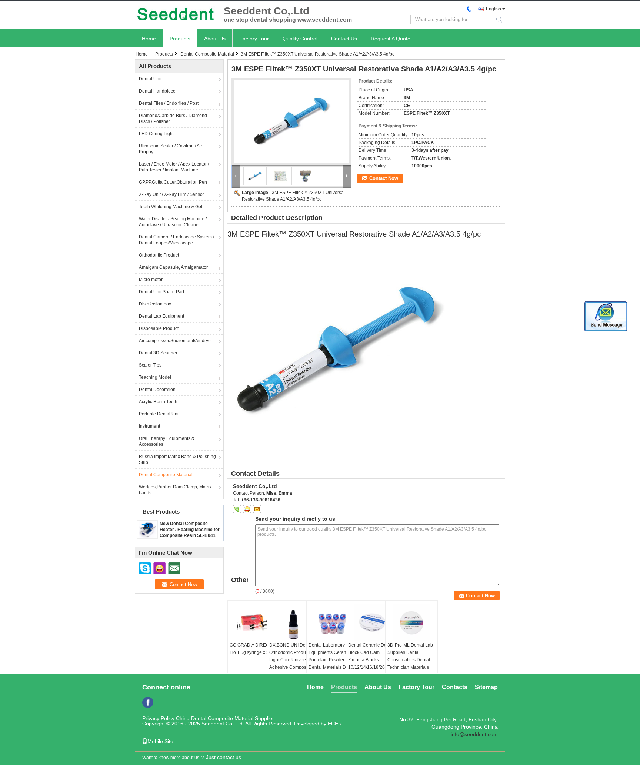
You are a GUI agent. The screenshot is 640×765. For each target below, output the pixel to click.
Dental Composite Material (207, 54)
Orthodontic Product (159, 255)
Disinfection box (155, 304)
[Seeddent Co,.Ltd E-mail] (257, 509)
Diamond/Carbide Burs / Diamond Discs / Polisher (173, 118)
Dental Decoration (157, 389)
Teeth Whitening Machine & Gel (170, 206)
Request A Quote (390, 38)
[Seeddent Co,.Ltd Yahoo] (247, 509)
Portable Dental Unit (159, 414)
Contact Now (383, 178)
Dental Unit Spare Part (161, 291)
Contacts (454, 687)
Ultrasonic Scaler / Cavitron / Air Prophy (170, 148)
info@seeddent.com (474, 734)
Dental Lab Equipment (161, 316)
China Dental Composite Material (214, 718)
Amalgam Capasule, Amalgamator (173, 267)
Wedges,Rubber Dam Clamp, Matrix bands (175, 489)
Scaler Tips (150, 365)
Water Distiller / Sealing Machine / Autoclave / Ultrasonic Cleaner (173, 221)
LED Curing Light (156, 133)
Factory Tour (254, 38)
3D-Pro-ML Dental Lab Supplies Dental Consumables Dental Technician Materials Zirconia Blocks (410, 659)
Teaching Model (155, 377)
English (493, 8)
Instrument (149, 426)
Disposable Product (159, 328)
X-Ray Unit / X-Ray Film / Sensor (171, 194)
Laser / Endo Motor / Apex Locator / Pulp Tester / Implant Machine (174, 167)
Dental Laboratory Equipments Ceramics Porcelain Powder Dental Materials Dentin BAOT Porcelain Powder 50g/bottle (332, 663)
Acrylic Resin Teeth (158, 401)
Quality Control (300, 38)
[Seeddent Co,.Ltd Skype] (237, 509)
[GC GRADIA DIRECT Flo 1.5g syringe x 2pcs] (254, 622)
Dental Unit (150, 78)
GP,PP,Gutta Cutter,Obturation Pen (173, 182)
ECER (335, 723)
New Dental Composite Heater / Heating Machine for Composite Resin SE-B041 (190, 529)
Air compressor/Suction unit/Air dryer (175, 340)
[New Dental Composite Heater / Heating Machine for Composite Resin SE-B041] (147, 529)
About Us (215, 38)
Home (149, 38)
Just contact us (223, 757)
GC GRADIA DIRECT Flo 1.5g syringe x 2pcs (253, 648)
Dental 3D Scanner (158, 352)
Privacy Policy (158, 718)
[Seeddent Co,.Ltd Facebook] (147, 702)
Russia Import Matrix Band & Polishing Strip (177, 459)
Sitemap (486, 687)
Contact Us (344, 38)
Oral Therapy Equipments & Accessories (166, 441)
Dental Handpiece (157, 91)
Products (180, 38)
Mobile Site (160, 741)
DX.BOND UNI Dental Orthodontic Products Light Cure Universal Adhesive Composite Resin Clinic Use (291, 659)
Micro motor (151, 279)
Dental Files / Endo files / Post (169, 103)
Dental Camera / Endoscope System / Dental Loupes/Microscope (176, 239)
